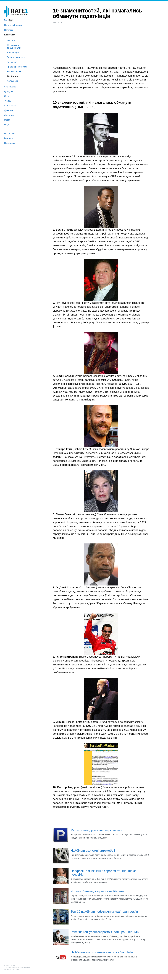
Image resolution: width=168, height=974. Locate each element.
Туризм (7, 101)
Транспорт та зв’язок (17, 67)
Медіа (7, 120)
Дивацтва (9, 115)
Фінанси (11, 40)
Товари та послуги (16, 57)
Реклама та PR (14, 71)
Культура (8, 91)
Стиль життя (10, 106)
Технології (12, 62)
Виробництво (13, 52)
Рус (5, 20)
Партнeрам (9, 143)
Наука (7, 124)
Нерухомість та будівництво (14, 46)
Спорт (7, 96)
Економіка (9, 35)
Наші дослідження (13, 25)
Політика (8, 30)
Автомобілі (12, 81)
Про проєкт (9, 133)
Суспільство (10, 87)
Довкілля (8, 110)
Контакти (8, 138)
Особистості (13, 76)
